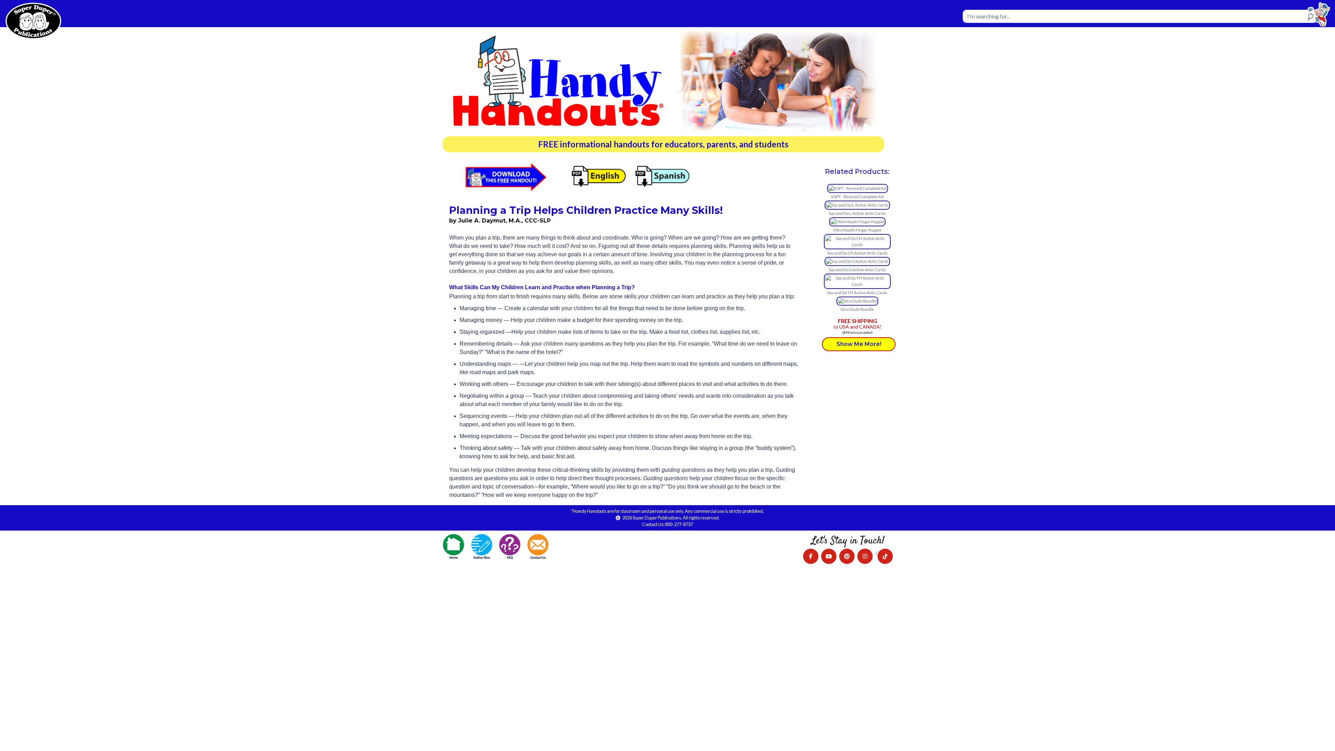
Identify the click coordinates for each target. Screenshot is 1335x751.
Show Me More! (858, 344)
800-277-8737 (679, 524)
